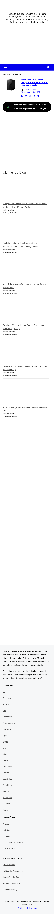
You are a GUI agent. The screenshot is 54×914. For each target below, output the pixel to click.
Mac (5, 748)
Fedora (6, 773)
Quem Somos (9, 864)
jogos (5, 735)
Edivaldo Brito (30, 89)
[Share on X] (26, 96)
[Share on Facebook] (22, 96)
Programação (9, 723)
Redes (5, 810)
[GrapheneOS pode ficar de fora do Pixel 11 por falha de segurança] (23, 311)
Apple (5, 741)
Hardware (7, 729)
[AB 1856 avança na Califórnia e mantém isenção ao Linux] (23, 393)
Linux (5, 692)
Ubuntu (6, 754)
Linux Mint (7, 766)
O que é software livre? (13, 842)
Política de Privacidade (13, 871)
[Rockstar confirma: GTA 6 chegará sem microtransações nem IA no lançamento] (23, 229)
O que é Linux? (9, 849)
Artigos (6, 824)
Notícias (6, 830)
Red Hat (6, 791)
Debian (6, 760)
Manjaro (6, 804)
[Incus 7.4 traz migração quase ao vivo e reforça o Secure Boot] (23, 270)
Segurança (7, 717)
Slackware (7, 797)
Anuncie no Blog (10, 889)
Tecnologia (7, 698)
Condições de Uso (11, 877)
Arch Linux (7, 785)
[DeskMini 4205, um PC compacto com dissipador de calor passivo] (11, 84)
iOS (4, 710)
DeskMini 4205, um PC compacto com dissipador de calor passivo (34, 82)
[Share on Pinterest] (30, 96)
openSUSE (7, 779)
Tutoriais (6, 836)
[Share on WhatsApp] (38, 96)
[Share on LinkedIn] (34, 96)
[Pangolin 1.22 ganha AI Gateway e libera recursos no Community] (23, 352)
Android (6, 704)
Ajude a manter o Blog (12, 883)
